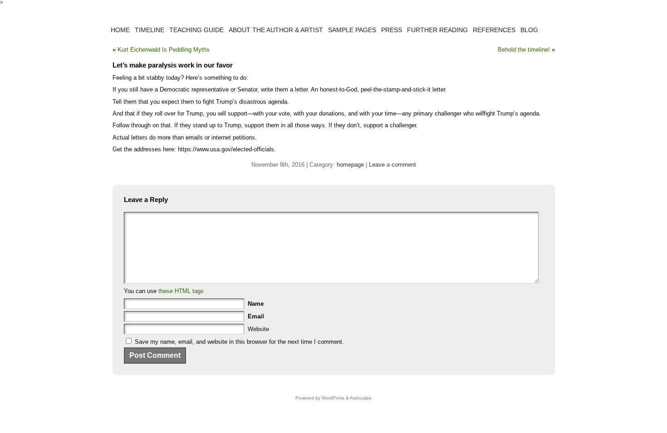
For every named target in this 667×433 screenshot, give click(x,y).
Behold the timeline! (524, 49)
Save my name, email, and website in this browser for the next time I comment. (239, 341)
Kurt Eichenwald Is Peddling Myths (164, 49)
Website (258, 329)
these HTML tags (181, 291)
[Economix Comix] (334, 12)
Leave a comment (392, 164)
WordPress (333, 397)
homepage (350, 164)
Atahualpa (361, 397)
